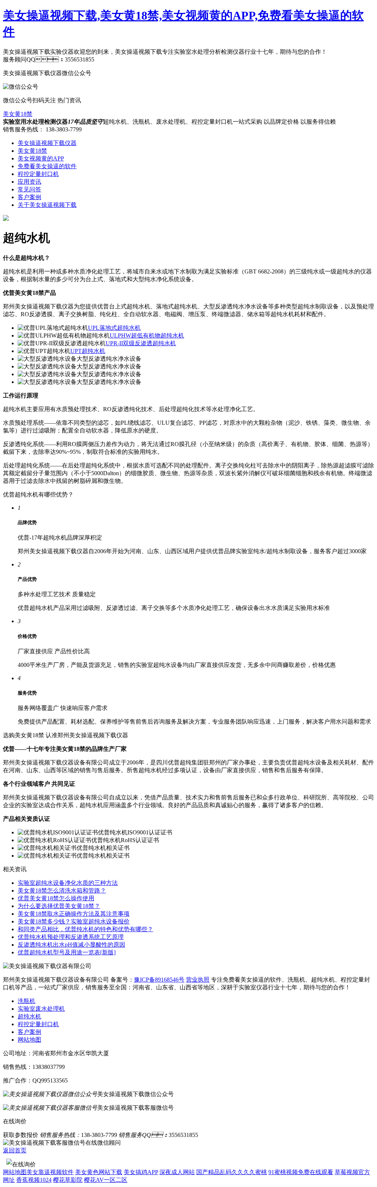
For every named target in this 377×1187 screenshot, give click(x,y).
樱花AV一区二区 (105, 1180)
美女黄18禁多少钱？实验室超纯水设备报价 (74, 921)
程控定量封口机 (38, 174)
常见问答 (29, 189)
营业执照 (197, 979)
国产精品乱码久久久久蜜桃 (231, 1172)
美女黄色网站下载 (98, 1172)
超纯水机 (29, 1016)
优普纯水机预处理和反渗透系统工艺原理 (71, 937)
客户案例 (29, 197)
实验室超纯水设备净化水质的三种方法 (68, 883)
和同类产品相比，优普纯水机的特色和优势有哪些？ (85, 929)
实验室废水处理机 (41, 1009)
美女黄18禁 (17, 114)
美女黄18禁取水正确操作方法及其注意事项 (74, 914)
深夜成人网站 (177, 1172)
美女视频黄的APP (41, 158)
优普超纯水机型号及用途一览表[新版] (67, 952)
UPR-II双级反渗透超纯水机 (141, 343)
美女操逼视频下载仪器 (47, 143)
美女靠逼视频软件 (50, 1172)
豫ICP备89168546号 (159, 979)
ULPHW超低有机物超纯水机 (147, 335)
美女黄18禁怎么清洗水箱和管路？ (62, 890)
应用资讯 (29, 182)
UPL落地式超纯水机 (114, 328)
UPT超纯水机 (87, 351)
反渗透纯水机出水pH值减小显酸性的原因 (71, 945)
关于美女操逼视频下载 (47, 205)
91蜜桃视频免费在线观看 (300, 1172)
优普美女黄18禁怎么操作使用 (56, 898)
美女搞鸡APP (141, 1172)
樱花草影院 (67, 1180)
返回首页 (15, 1150)
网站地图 (29, 1039)
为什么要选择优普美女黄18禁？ (59, 906)
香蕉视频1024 (34, 1180)
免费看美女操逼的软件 (47, 166)
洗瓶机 (26, 1001)
